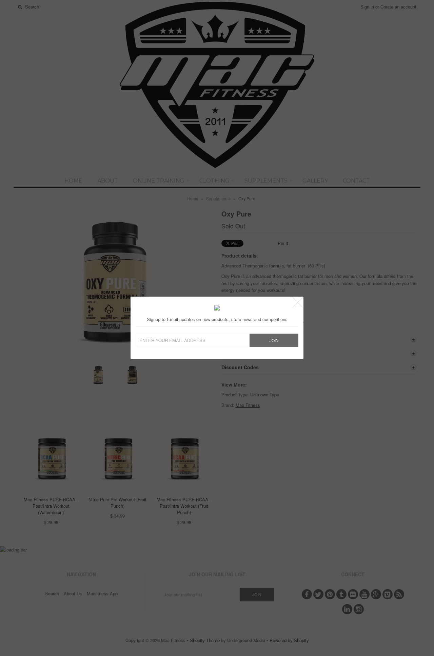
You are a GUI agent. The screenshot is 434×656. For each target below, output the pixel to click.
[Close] (298, 302)
